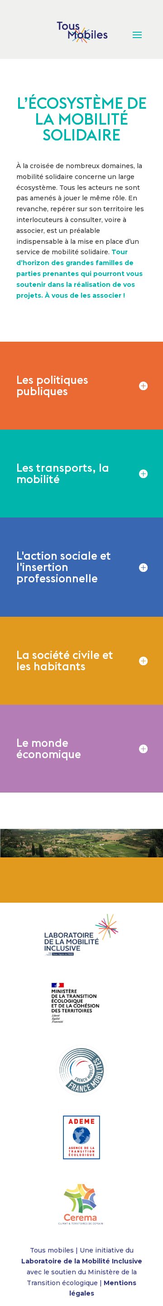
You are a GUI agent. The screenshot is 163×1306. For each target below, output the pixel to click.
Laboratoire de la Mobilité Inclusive (81, 1261)
